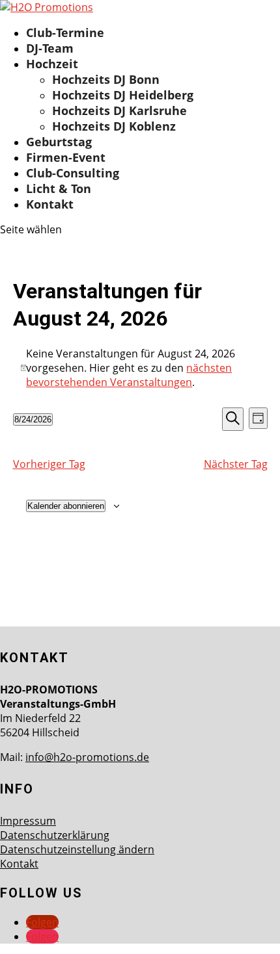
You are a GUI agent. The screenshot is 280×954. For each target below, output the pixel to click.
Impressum (28, 821)
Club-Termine (65, 32)
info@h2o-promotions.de (87, 757)
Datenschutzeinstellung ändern (77, 849)
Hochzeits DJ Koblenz (114, 126)
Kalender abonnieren (65, 506)
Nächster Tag (236, 464)
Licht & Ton (58, 188)
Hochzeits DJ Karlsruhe (119, 110)
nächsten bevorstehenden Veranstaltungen (129, 375)
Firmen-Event (65, 157)
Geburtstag (59, 141)
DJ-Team (50, 48)
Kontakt (50, 204)
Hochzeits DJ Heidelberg (122, 95)
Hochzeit (52, 63)
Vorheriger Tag (49, 464)
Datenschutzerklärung (54, 835)
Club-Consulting (72, 173)
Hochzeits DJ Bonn (106, 79)
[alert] (140, 368)
